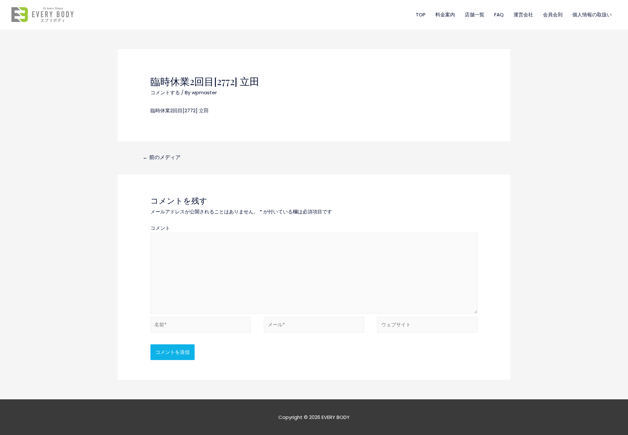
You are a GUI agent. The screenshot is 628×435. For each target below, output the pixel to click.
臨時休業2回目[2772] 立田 (179, 110)
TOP (421, 14)
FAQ (499, 14)
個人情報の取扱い (592, 14)
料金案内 (445, 14)
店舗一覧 (474, 14)
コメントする (165, 92)
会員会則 (553, 14)
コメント (160, 228)
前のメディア (162, 157)
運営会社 (523, 14)
